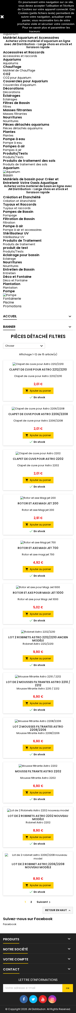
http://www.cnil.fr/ (52, 31)
